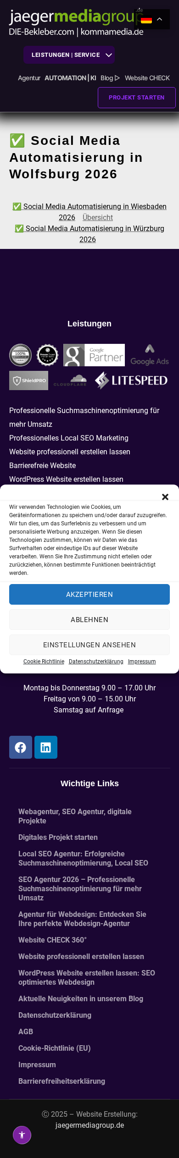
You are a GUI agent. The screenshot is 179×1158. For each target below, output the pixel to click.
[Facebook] (20, 747)
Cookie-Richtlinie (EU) (54, 1048)
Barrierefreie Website (42, 465)
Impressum (142, 661)
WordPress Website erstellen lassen (66, 479)
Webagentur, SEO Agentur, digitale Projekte (75, 816)
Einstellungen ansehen (89, 645)
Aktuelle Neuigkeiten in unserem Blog (80, 998)
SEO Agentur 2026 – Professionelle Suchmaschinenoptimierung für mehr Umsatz (80, 888)
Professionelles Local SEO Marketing (69, 438)
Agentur (29, 78)
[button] (165, 496)
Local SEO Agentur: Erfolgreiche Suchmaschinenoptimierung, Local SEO (83, 858)
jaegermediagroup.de (90, 1125)
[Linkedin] (45, 747)
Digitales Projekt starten (58, 837)
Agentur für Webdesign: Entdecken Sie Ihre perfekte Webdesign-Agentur (82, 919)
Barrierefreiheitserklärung (61, 1081)
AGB (25, 1031)
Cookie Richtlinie (43, 661)
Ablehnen (89, 620)
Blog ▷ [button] (110, 78)
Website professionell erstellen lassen (69, 451)
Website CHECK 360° (52, 940)
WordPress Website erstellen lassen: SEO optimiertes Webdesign (86, 978)
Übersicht (98, 217)
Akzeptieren (89, 594)
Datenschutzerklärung (96, 661)
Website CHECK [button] (147, 78)
